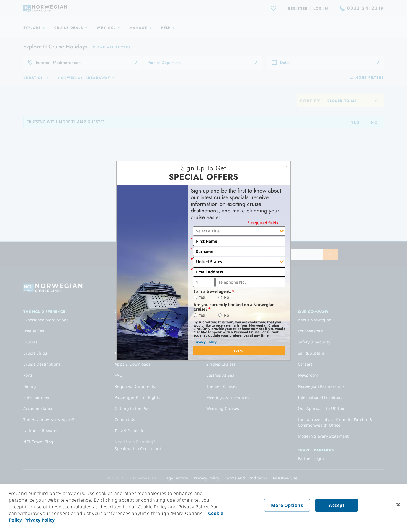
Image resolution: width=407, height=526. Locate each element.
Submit (239, 350)
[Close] (398, 505)
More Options (287, 505)
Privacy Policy (205, 342)
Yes (202, 297)
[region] (203, 505)
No (226, 297)
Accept (336, 505)
